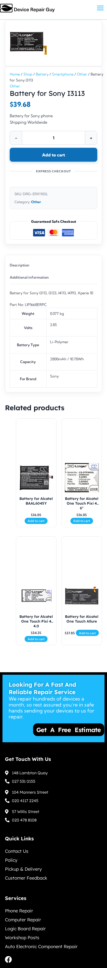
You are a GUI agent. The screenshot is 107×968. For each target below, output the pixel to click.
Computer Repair (23, 920)
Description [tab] (19, 265)
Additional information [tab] (29, 277)
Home (15, 74)
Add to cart (53, 154)
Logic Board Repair (25, 928)
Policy (11, 860)
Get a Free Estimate (52, 730)
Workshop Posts (22, 937)
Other (82, 74)
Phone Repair (19, 911)
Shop (27, 74)
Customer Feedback (26, 878)
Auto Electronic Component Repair (41, 946)
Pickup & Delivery (23, 869)
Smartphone (62, 74)
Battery (42, 74)
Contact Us (16, 851)
